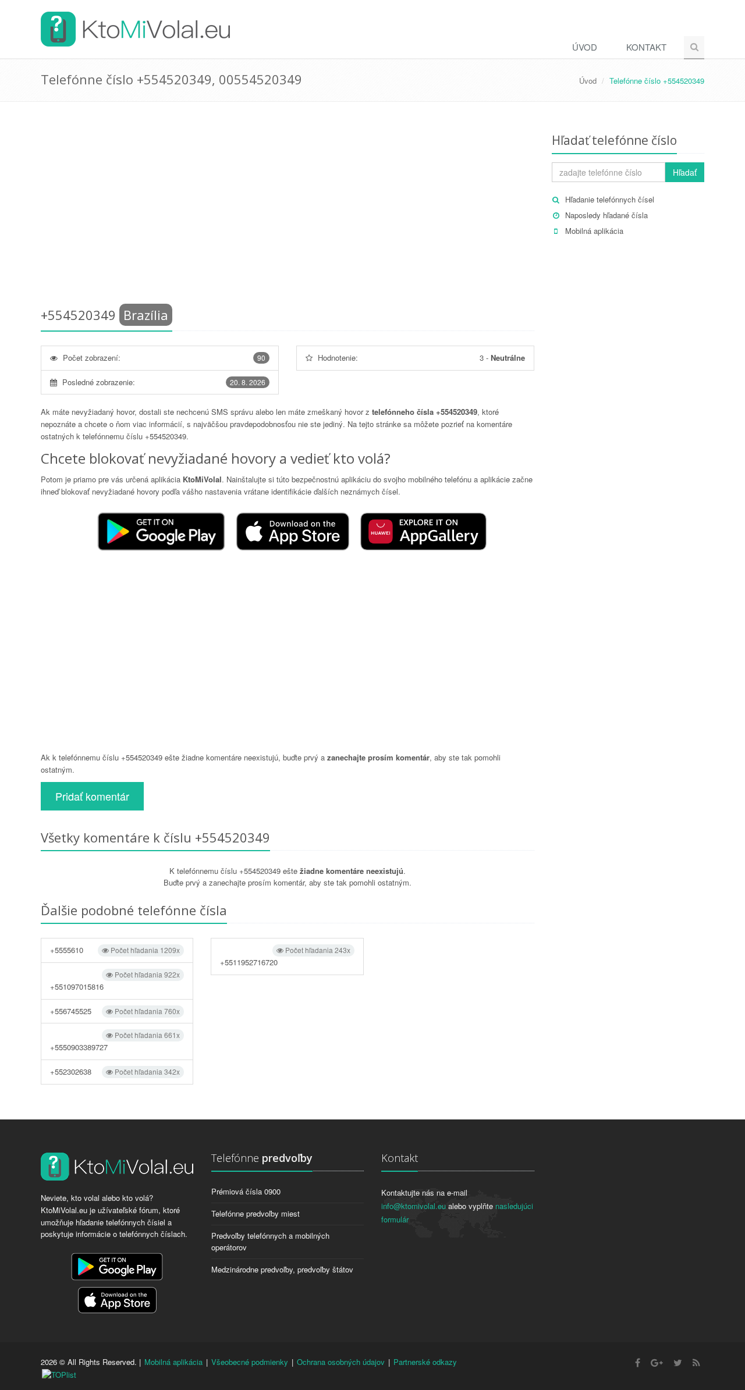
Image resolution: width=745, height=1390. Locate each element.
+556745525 (115, 1010)
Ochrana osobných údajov (341, 1361)
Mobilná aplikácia (594, 230)
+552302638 (115, 1071)
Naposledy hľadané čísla (606, 215)
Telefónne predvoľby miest (255, 1213)
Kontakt (646, 47)
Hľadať (685, 172)
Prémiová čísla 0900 (246, 1191)
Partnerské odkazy (425, 1361)
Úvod (584, 47)
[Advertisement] (287, 206)
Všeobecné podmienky (249, 1361)
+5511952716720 (285, 956)
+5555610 (115, 949)
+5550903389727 (115, 1041)
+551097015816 (115, 980)
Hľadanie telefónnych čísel (609, 199)
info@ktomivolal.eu (413, 1205)
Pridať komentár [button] (92, 796)
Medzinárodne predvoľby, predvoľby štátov (282, 1269)
